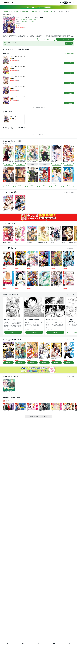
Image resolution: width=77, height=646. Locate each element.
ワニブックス (24, 21)
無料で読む (13, 332)
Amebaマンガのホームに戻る (38, 416)
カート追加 (66, 39)
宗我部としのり (32, 19)
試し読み (8, 164)
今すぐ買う (46, 39)
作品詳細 (32, 164)
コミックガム (31, 21)
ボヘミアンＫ (24, 19)
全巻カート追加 (68, 43)
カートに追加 (69, 63)
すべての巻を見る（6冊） (38, 107)
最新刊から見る (70, 53)
